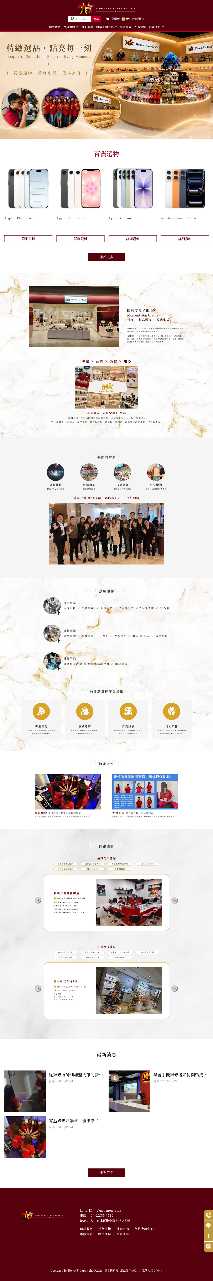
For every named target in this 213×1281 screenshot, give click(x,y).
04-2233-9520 (102, 1215)
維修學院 (125, 27)
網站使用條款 (128, 1270)
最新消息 (155, 27)
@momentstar (109, 1210)
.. (139, 1270)
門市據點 (140, 27)
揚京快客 (73, 1270)
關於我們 (55, 27)
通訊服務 (87, 27)
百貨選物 (69, 27)
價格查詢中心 (105, 27)
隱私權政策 (111, 1270)
